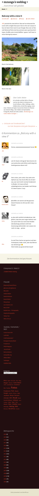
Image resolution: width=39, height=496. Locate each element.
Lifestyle (6, 398)
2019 (5, 437)
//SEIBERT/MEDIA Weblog (10, 271)
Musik (15, 398)
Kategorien (7, 371)
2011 (5, 459)
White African (7, 319)
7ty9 (3, 165)
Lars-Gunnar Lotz (8, 305)
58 (2, 181)
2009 (5, 465)
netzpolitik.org (8, 355)
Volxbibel (14, 404)
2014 (5, 451)
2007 (5, 470)
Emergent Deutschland (10, 341)
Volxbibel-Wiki (7, 363)
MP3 (10, 398)
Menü (3, 9)
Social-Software (8, 400)
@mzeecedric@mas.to (10, 288)
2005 (5, 476)
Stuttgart (5, 402)
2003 (5, 481)
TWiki (16, 402)
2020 (5, 434)
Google (6, 393)
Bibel (17, 380)
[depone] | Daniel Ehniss (10, 285)
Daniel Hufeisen (8, 296)
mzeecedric (5, 204)
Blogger (6, 383)
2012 (5, 456)
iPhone (15, 393)
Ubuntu (5, 404)
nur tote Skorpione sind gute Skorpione (22, 126)
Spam (20, 400)
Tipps (13, 402)
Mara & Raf (6, 307)
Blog (20, 380)
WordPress (12, 409)
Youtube (17, 408)
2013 (5, 454)
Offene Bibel (7, 357)
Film (5, 388)
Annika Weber (7, 293)
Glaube (16, 391)
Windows (6, 408)
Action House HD (8, 332)
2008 (5, 468)
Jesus (18, 393)
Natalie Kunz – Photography (11, 310)
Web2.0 (19, 404)
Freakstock (7, 343)
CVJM (5, 384)
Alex (3, 244)
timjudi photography (9, 313)
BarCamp (13, 380)
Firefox (8, 388)
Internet (10, 393)
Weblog (11, 406)
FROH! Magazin (8, 346)
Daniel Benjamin (10, 384)
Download (17, 384)
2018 (5, 440)
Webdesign (6, 406)
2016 (5, 445)
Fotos (14, 387)
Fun (12, 391)
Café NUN (6, 335)
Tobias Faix (7, 316)
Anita (3, 221)
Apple (9, 380)
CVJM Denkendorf (8, 338)
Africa (5, 380)
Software (15, 400)
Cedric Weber (31, 19)
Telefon (9, 402)
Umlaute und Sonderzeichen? (13, 123)
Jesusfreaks (7, 349)
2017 (5, 442)
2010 (5, 462)
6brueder (6, 291)
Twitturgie (6, 360)
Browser (11, 382)
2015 (5, 448)
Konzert (16, 395)
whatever (14, 19)
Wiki (16, 406)
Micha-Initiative (8, 352)
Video (9, 404)
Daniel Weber (7, 299)
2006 (5, 473)
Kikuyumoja (7, 302)
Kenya (22, 19)
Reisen (19, 398)
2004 (5, 479)
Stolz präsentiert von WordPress (19, 492)
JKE (3, 23)
